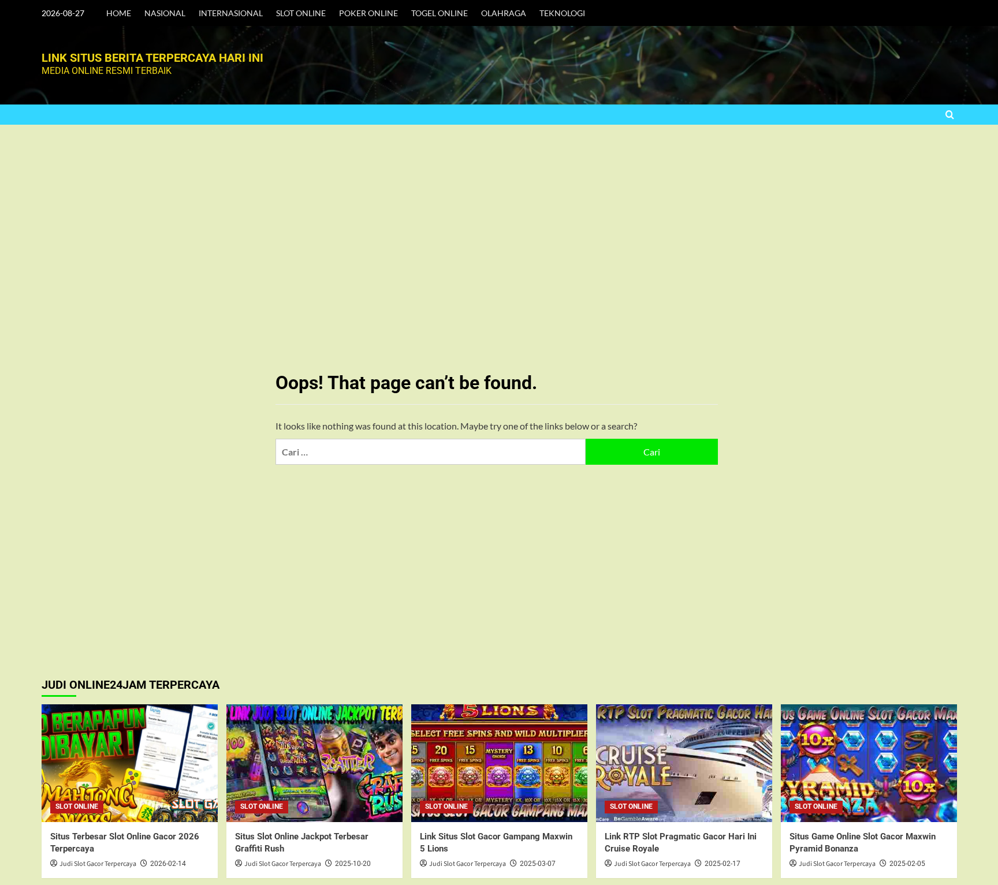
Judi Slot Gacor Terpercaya (97, 864)
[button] (950, 114)
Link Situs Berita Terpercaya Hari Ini (152, 58)
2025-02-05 (907, 864)
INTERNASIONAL (231, 13)
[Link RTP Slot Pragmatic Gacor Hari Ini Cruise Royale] (684, 762)
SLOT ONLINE (301, 13)
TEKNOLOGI (562, 13)
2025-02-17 (722, 864)
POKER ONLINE (368, 13)
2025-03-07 (538, 864)
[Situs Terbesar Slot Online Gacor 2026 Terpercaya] (130, 762)
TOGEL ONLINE (439, 13)
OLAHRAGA (503, 13)
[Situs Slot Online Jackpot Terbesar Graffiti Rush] (314, 762)
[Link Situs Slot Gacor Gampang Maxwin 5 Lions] (499, 762)
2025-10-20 (353, 864)
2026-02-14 (168, 864)
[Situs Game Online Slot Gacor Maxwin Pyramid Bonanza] (869, 762)
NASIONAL (164, 13)
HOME (118, 13)
